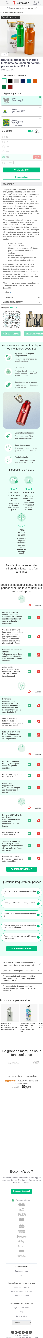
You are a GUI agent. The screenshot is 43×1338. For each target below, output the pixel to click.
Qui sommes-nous (21, 1308)
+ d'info (6, 292)
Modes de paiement (21, 1287)
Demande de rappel (21, 1191)
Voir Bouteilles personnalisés (13, 12)
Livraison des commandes (21, 1291)
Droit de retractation (21, 1296)
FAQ (21, 1275)
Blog (21, 1312)
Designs (11, 307)
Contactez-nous (21, 1271)
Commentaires (21, 1316)
